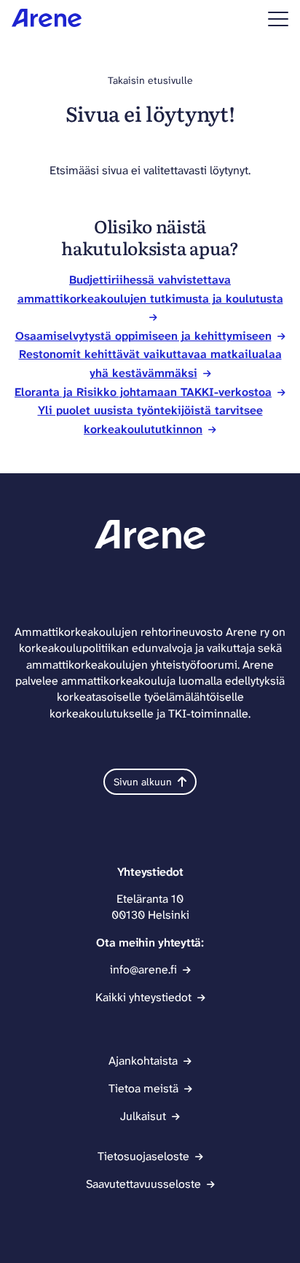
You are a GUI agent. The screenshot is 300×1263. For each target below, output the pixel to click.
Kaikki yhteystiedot (143, 997)
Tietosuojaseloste (143, 1156)
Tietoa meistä (143, 1088)
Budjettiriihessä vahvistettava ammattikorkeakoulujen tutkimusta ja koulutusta (150, 289)
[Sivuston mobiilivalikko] (278, 19)
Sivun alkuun (143, 781)
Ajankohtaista (143, 1060)
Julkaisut (143, 1116)
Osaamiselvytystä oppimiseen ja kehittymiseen (143, 335)
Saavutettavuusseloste (143, 1184)
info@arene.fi (143, 969)
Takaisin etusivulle (150, 80)
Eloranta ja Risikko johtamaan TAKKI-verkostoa (143, 392)
